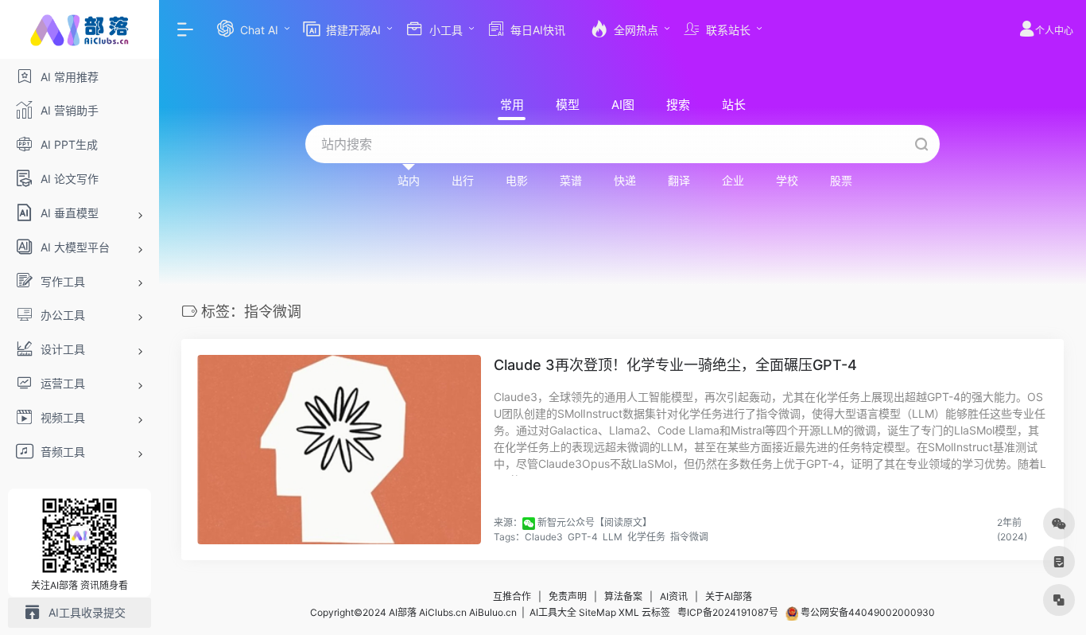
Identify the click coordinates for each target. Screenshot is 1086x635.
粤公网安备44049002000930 (866, 612)
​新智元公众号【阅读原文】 (594, 522)
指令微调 (689, 537)
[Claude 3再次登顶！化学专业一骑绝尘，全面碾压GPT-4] (339, 449)
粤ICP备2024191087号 (727, 612)
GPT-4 (583, 537)
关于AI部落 (728, 596)
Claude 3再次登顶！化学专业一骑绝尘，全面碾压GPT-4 (675, 364)
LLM (613, 537)
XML (629, 612)
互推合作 (512, 596)
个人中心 (1054, 31)
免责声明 (568, 596)
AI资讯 (674, 596)
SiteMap (597, 612)
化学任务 (646, 537)
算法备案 (623, 596)
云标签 (656, 612)
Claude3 (544, 537)
